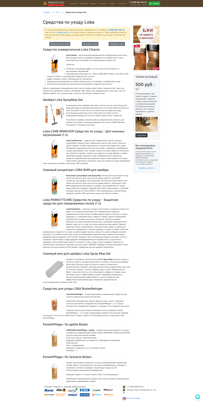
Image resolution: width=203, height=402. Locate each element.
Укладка (93, 3)
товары (137, 164)
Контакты (123, 3)
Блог (58, 12)
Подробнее (141, 135)
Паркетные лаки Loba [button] (60, 44)
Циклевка (73, 3)
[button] (141, 135)
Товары (103, 3)
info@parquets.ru (63, 32)
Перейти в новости (147, 168)
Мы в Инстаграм (133, 398)
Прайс (112, 3)
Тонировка (83, 3)
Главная (46, 12)
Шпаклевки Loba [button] (90, 44)
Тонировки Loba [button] (117, 44)
